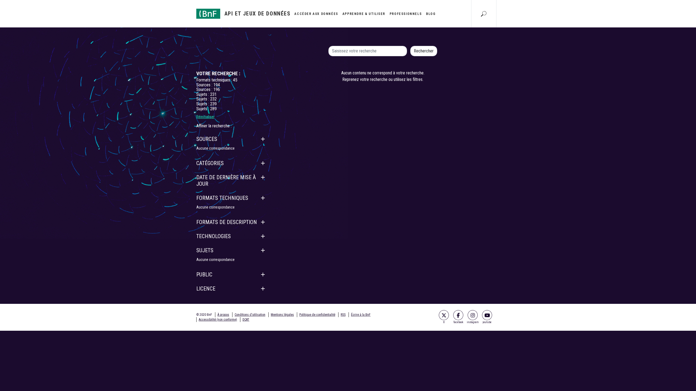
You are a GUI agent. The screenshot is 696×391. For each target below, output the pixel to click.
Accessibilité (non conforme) (218, 319)
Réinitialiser (205, 116)
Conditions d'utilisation (250, 315)
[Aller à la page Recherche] (483, 13)
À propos (223, 315)
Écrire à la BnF (361, 315)
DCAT (246, 319)
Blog (431, 14)
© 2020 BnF (204, 315)
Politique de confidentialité (317, 315)
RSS (343, 315)
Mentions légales (282, 315)
